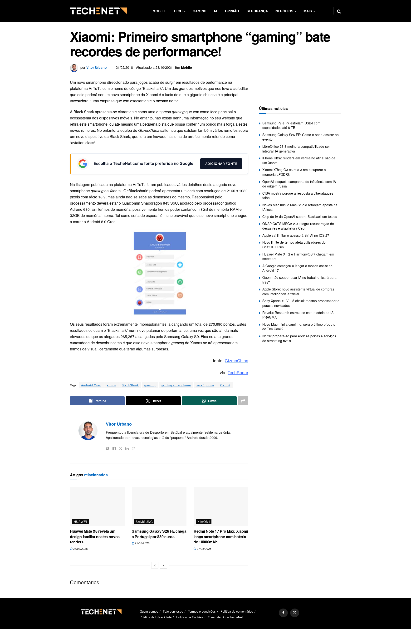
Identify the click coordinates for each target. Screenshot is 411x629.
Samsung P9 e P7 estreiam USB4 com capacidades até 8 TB (291, 125)
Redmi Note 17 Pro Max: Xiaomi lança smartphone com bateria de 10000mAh (221, 536)
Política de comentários (236, 611)
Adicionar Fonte (221, 164)
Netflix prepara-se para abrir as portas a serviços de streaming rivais (299, 338)
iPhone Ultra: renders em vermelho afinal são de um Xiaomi (298, 160)
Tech (177, 11)
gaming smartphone (176, 385)
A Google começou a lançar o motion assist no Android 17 (297, 268)
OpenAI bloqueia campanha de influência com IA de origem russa (299, 184)
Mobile (159, 11)
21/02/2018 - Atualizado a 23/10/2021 (144, 67)
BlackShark (130, 385)
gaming (150, 385)
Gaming (199, 11)
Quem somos (149, 611)
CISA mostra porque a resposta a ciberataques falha (297, 195)
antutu (111, 385)
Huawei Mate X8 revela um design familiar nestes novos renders (95, 536)
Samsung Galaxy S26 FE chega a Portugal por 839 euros (159, 533)
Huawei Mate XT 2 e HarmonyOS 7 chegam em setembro (298, 256)
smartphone (205, 385)
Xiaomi (225, 385)
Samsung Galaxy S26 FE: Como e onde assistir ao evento (300, 137)
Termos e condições (202, 611)
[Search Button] (339, 11)
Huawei (80, 521)
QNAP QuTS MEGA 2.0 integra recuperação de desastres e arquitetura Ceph (298, 226)
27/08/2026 (80, 548)
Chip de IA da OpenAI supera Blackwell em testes (299, 216)
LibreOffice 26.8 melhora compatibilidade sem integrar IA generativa (297, 148)
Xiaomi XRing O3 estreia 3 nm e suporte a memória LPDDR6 (294, 172)
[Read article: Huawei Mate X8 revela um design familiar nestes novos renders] (97, 506)
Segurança (257, 11)
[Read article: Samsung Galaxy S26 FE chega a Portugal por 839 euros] (159, 506)
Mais (307, 11)
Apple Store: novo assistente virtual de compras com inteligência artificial (298, 291)
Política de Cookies (189, 617)
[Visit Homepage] (98, 11)
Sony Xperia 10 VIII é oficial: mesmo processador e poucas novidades (300, 303)
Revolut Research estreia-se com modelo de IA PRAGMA (297, 315)
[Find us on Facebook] (283, 613)
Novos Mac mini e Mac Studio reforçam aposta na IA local (300, 207)
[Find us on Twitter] (294, 613)
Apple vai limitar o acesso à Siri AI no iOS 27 (295, 235)
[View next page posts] (163, 565)
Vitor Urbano (96, 67)
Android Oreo (91, 385)
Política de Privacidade (155, 617)
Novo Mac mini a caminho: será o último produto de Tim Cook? (298, 326)
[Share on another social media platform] (243, 400)
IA (215, 11)
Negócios (284, 11)
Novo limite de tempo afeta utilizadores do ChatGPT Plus (294, 244)
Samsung (144, 521)
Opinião (232, 11)
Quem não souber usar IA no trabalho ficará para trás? (299, 280)
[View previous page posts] (154, 565)
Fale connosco (173, 611)
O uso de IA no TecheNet (225, 617)
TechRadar (238, 372)
